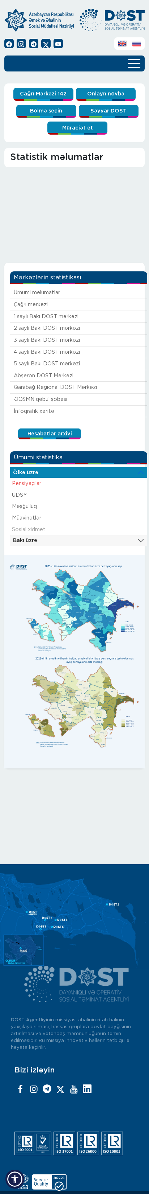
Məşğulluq (24, 506)
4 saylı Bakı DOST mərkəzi (47, 352)
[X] (60, 1089)
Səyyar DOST (108, 110)
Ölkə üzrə (25, 472)
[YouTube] (74, 1089)
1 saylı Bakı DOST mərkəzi (46, 316)
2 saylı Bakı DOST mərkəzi (47, 328)
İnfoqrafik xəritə (34, 411)
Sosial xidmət (29, 529)
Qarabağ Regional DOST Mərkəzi (55, 387)
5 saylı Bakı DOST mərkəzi (47, 363)
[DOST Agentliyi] (87, 1089)
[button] (14, 1179)
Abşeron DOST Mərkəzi (43, 375)
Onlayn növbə (105, 93)
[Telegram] (47, 1089)
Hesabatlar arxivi (49, 433)
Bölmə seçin (46, 110)
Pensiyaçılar (26, 483)
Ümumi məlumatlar (37, 292)
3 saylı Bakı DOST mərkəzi (47, 340)
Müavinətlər (26, 518)
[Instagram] (33, 1089)
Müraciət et (77, 128)
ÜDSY (19, 495)
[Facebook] (20, 1089)
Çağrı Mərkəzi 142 (43, 93)
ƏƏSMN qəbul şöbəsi (40, 399)
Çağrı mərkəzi (31, 304)
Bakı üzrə (25, 540)
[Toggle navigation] (134, 63)
